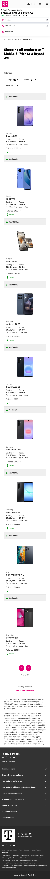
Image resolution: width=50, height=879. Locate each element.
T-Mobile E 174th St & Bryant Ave (19, 39)
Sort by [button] (12, 85)
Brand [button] (26, 79)
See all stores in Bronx (25, 690)
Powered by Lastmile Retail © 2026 (25, 875)
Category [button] (10, 79)
